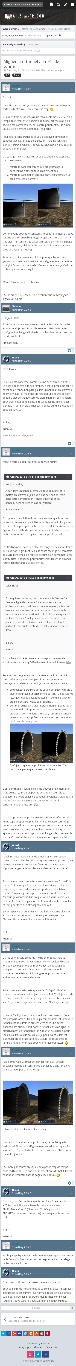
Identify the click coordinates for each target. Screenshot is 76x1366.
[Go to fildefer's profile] (6, 308)
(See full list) (64, 28)
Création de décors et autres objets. (46, 70)
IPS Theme (32, 1343)
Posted (21, 89)
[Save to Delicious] (25, 1333)
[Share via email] (41, 1333)
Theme (37, 1347)
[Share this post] (71, 89)
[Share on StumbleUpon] (36, 1333)
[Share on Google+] (14, 1333)
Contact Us (51, 1347)
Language (24, 1347)
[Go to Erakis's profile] (6, 87)
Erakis (9, 70)
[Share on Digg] (19, 1333)
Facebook (45, 1354)
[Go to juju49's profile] (6, 359)
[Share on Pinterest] (47, 1333)
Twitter (38, 1354)
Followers (35, 1307)
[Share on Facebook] (8, 1333)
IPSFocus (45, 1343)
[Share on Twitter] (3, 1333)
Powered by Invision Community (38, 1360)
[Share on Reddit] (30, 1333)
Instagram (30, 1354)
